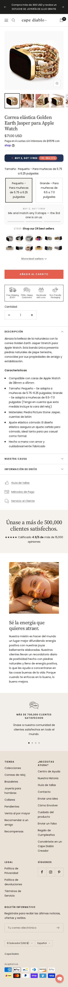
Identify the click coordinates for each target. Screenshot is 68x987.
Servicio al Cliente (23, 501)
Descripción (14, 331)
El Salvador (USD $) (18, 943)
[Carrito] (61, 20)
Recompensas (14, 831)
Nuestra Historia (48, 778)
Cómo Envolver (48, 805)
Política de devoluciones (13, 882)
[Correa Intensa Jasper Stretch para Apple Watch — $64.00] (58, 248)
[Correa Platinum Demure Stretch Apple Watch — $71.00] (10, 238)
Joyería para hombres (13, 791)
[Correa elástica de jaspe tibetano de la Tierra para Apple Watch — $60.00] (48, 238)
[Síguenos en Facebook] (42, 872)
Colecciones (13, 768)
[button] (59, 978)
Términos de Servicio (13, 893)
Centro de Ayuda (49, 771)
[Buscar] (13, 20)
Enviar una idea (48, 799)
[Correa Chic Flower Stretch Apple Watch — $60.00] (58, 238)
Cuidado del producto (46, 814)
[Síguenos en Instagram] (50, 872)
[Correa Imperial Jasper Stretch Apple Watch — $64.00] (19, 248)
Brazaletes (11, 782)
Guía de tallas (20, 483)
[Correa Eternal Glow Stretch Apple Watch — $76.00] (10, 248)
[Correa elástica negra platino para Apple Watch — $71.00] (29, 238)
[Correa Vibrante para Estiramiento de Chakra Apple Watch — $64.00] (48, 248)
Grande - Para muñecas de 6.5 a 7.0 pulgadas (49, 190)
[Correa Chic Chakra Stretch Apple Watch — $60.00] (39, 238)
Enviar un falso (47, 823)
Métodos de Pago (22, 492)
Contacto (44, 792)
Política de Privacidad (11, 871)
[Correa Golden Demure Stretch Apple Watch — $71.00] (39, 248)
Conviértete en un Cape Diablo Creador (50, 846)
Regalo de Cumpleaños (46, 832)
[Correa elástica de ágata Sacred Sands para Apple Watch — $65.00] (29, 248)
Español (42, 943)
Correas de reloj (15, 775)
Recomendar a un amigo (16, 822)
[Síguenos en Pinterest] (59, 872)
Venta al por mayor (17, 813)
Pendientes (12, 806)
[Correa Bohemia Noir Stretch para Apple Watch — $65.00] (19, 238)
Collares (10, 800)
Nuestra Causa (16, 458)
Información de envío (21, 469)
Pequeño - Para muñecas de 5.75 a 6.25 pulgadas (19, 190)
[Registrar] (58, 927)
